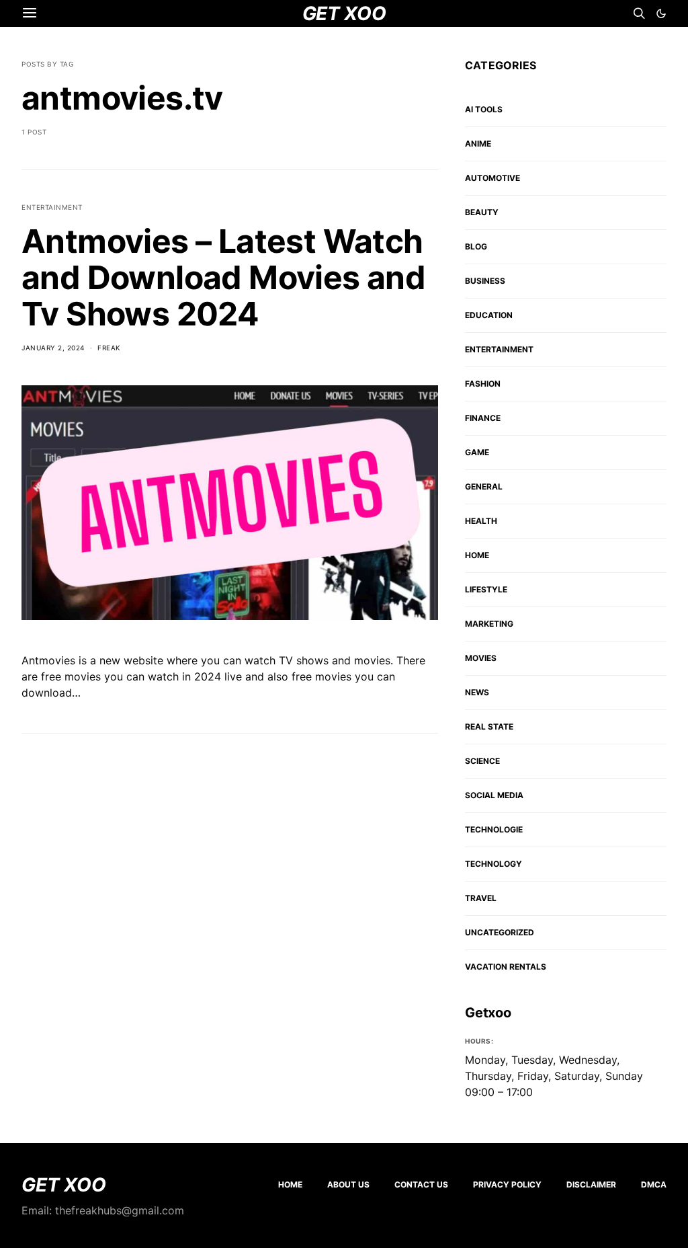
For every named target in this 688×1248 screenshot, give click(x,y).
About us (348, 1184)
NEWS (477, 692)
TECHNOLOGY (493, 864)
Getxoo (488, 1013)
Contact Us (421, 1184)
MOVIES (481, 658)
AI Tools (484, 109)
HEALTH (481, 521)
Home (290, 1184)
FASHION (483, 384)
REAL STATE (489, 727)
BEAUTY (482, 212)
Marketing (489, 624)
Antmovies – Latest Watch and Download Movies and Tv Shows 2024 (223, 277)
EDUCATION (489, 315)
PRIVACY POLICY (507, 1184)
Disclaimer (591, 1184)
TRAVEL (481, 898)
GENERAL (484, 486)
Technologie (494, 829)
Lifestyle (486, 589)
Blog (476, 246)
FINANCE (483, 418)
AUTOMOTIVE (492, 178)
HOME (477, 555)
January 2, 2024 (53, 348)
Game (477, 452)
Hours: (479, 1041)
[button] (661, 13)
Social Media (494, 795)
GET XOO (64, 1184)
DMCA (653, 1184)
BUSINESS (485, 281)
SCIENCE (482, 761)
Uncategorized (499, 932)
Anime (478, 144)
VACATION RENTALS (505, 967)
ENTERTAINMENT (52, 207)
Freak (109, 348)
